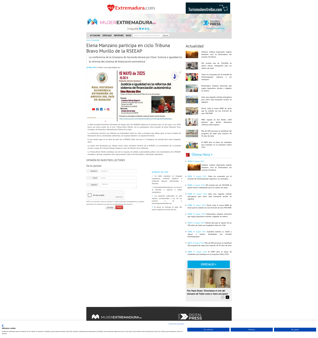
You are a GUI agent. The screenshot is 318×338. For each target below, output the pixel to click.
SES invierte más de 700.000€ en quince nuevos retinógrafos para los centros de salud (216, 65)
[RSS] (145, 28)
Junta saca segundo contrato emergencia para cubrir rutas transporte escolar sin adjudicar (216, 99)
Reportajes (119, 35)
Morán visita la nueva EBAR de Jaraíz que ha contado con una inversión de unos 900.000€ (216, 110)
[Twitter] (143, 28)
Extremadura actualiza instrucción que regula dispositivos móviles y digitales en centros (216, 88)
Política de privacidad (176, 324)
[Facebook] (140, 28)
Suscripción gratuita (215, 28)
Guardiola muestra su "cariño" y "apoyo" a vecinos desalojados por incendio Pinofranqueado (210, 234)
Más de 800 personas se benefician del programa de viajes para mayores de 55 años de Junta (216, 133)
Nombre (94, 171)
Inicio (88, 40)
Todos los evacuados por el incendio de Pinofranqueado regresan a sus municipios (216, 77)
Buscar (165, 35)
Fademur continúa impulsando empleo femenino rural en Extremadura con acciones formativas (216, 54)
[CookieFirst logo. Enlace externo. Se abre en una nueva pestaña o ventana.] (3, 326)
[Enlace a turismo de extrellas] (208, 8)
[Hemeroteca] (148, 28)
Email (95, 178)
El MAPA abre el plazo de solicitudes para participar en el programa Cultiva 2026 (216, 144)
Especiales (107, 35)
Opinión (94, 184)
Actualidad (95, 35)
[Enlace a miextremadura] (131, 8)
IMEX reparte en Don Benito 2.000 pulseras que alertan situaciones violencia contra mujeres (216, 122)
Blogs (128, 35)
